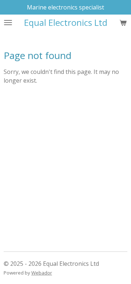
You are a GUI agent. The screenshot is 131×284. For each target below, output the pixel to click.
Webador (41, 272)
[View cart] (123, 23)
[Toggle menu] (8, 23)
